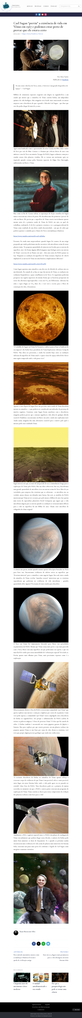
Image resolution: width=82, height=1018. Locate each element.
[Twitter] (39, 14)
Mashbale (65, 80)
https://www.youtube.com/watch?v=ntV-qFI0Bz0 (29, 236)
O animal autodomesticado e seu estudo (40, 986)
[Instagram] (45, 14)
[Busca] (79, 6)
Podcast (54, 6)
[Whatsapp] (43, 944)
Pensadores (34, 34)
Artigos (30, 6)
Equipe (47, 1004)
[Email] (48, 944)
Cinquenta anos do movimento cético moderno (21, 986)
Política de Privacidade (41, 1007)
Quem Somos (36, 1004)
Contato (41, 1010)
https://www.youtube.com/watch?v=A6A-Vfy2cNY (30, 264)
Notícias (38, 6)
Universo (40, 34)
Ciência (28, 34)
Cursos (46, 6)
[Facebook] (36, 14)
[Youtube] (42, 14)
